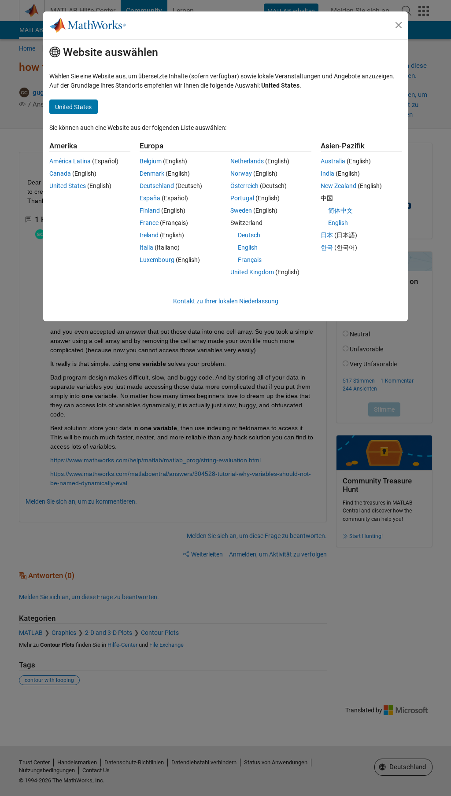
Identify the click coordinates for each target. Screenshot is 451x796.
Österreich (244, 185)
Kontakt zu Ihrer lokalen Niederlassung (225, 301)
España (150, 198)
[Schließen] (398, 25)
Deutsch (249, 235)
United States (67, 185)
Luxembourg (157, 259)
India (327, 173)
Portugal (242, 198)
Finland (150, 210)
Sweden (241, 210)
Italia (146, 247)
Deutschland (157, 185)
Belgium (151, 161)
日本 (327, 235)
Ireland (149, 235)
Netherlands (247, 161)
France (149, 222)
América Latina (70, 161)
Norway (241, 173)
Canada (60, 173)
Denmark (152, 173)
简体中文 (340, 210)
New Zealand (338, 185)
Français (250, 259)
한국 (327, 247)
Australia (333, 161)
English (248, 247)
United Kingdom (252, 272)
